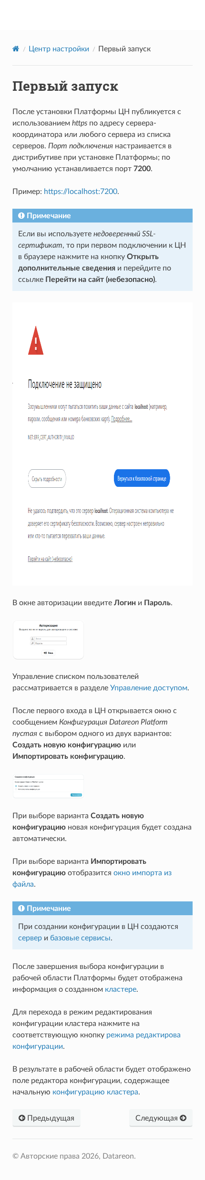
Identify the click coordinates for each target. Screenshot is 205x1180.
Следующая (157, 1118)
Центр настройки (59, 49)
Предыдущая (49, 1118)
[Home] (16, 49)
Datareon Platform (108, 15)
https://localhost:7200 (80, 191)
